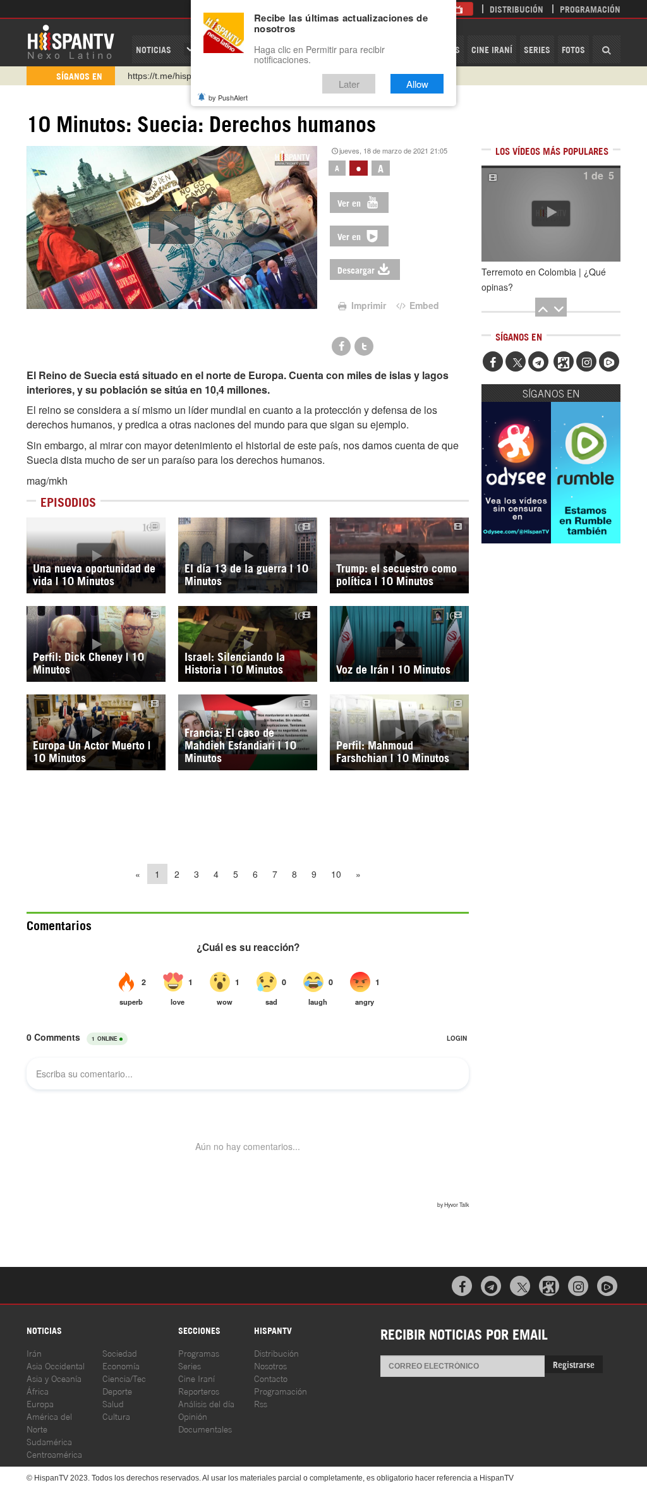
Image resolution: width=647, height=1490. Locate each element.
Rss (260, 1403)
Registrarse (574, 1364)
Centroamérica (54, 1453)
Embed (423, 305)
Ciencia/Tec (124, 1378)
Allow (417, 83)
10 (336, 874)
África (38, 1390)
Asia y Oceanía (54, 1378)
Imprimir (367, 305)
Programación (590, 8)
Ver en (350, 202)
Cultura (116, 1416)
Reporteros (198, 1390)
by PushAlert (228, 97)
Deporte (117, 1390)
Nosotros (270, 1365)
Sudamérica (49, 1441)
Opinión (192, 1416)
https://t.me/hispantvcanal (179, 76)
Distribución (516, 8)
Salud (113, 1403)
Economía (121, 1365)
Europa (40, 1403)
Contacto (270, 1378)
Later (349, 83)
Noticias (153, 49)
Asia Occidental (56, 1365)
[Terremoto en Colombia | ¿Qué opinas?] (550, 214)
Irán (34, 1352)
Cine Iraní (491, 49)
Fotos (573, 49)
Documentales (205, 1428)
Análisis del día (206, 1403)
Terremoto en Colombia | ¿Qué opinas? (543, 279)
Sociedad (119, 1352)
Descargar (356, 269)
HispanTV (71, 41)
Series (537, 49)
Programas (198, 1352)
